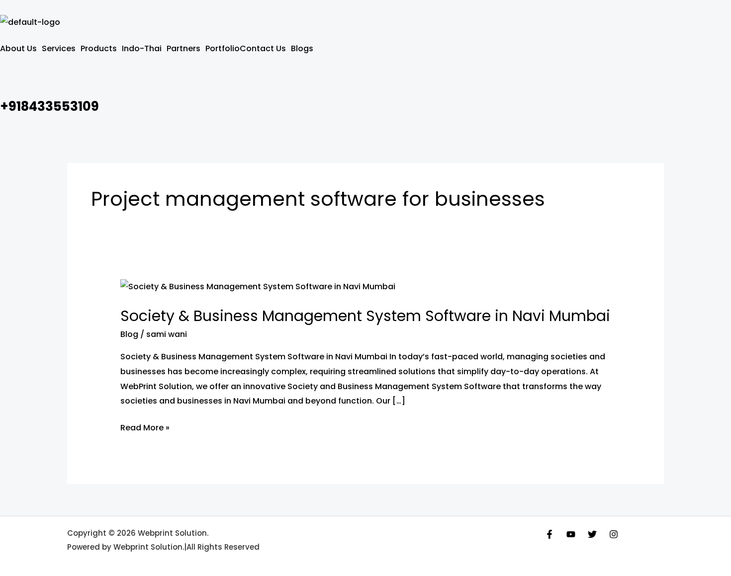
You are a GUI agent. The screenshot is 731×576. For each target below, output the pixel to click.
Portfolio (222, 49)
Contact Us (263, 49)
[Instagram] (613, 534)
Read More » (145, 426)
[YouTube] (570, 534)
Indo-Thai (142, 49)
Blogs (302, 49)
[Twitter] (592, 534)
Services (59, 49)
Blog (129, 334)
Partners (183, 49)
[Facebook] (549, 534)
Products (99, 49)
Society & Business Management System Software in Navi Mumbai (365, 316)
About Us (18, 49)
